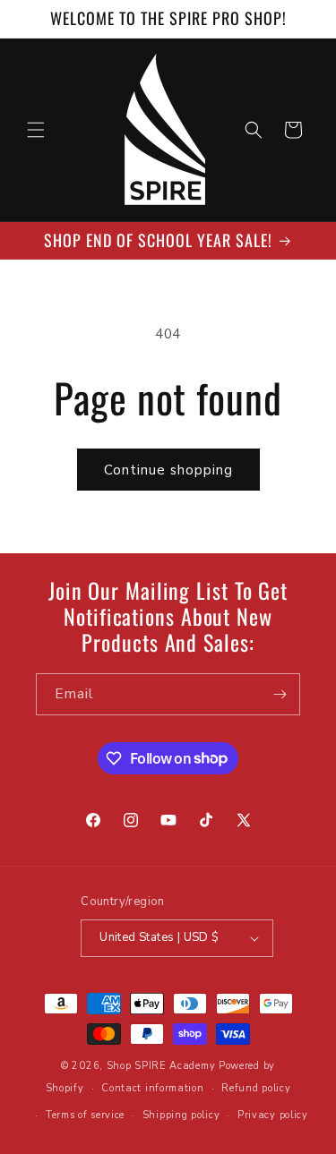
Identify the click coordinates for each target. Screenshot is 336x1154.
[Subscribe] (279, 694)
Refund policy (255, 1088)
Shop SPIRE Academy (161, 1066)
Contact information (152, 1088)
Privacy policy (272, 1115)
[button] (36, 130)
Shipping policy (181, 1115)
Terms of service (85, 1115)
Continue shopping (168, 470)
